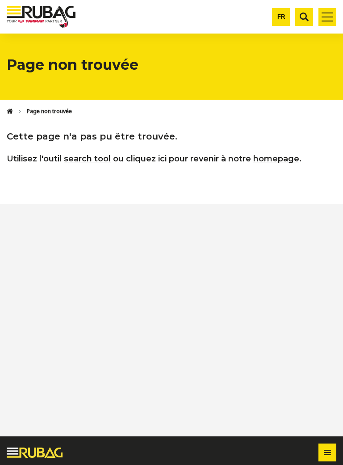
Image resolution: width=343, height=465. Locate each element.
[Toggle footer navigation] (327, 452)
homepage (276, 159)
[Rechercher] (304, 17)
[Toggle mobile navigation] (327, 17)
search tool (87, 159)
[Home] (10, 111)
